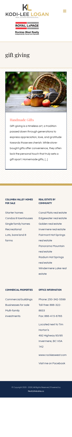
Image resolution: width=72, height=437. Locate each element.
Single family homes (17, 223)
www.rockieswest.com (53, 355)
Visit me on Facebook (52, 363)
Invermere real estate (52, 229)
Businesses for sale (17, 305)
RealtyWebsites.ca (36, 391)
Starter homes (14, 212)
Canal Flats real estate (53, 212)
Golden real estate (50, 223)
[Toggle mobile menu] (65, 11)
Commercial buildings (19, 299)
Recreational (13, 229)
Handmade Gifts (22, 119)
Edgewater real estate (53, 218)
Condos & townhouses (19, 218)
